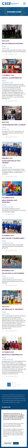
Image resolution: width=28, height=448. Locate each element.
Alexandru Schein (12, 54)
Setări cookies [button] (7, 443)
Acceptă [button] (16, 443)
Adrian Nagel (11, 214)
